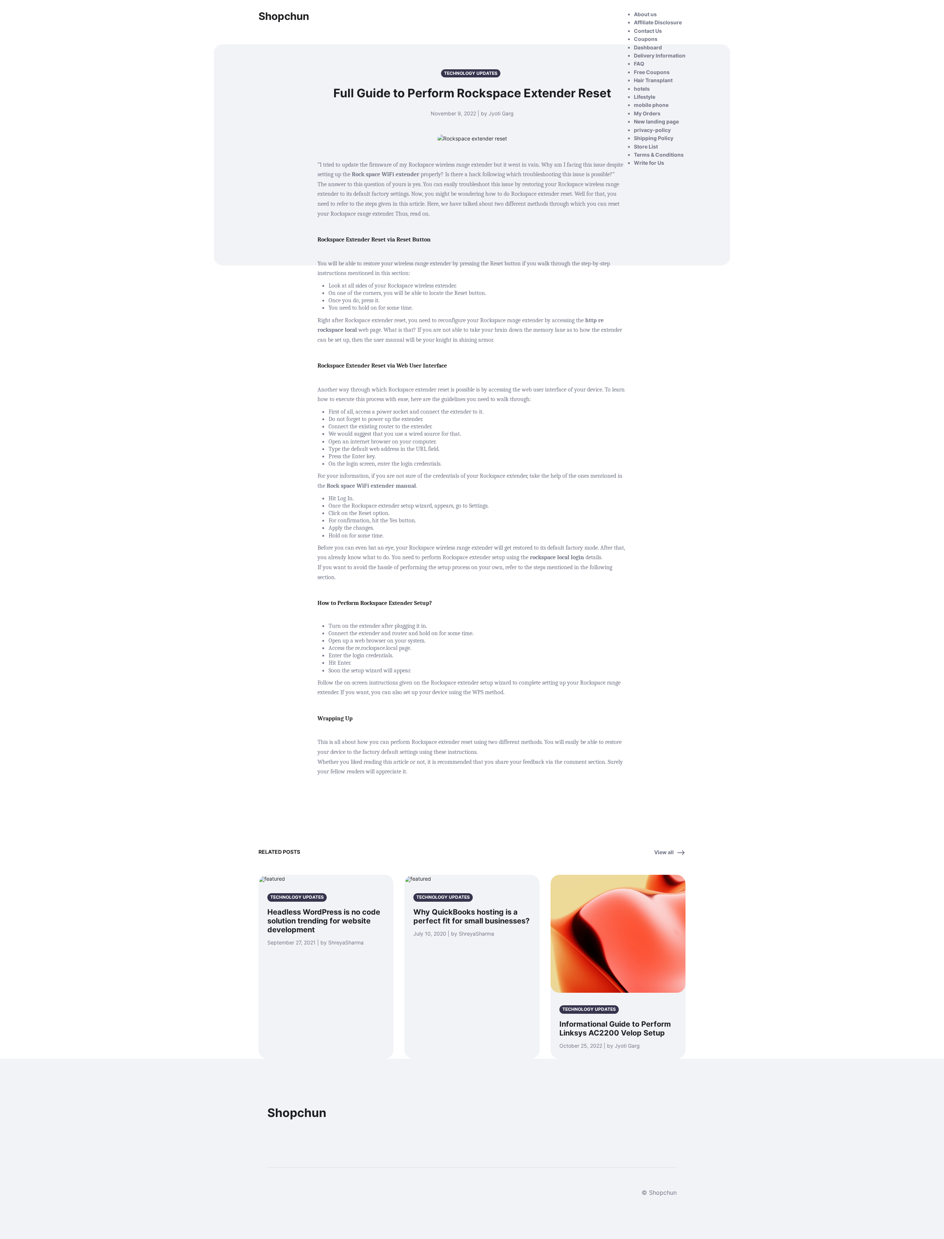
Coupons (645, 39)
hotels (642, 89)
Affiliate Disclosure (658, 22)
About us (645, 14)
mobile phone (651, 105)
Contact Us (648, 31)
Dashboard (648, 47)
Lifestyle (644, 97)
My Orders (647, 113)
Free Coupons (652, 72)
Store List (646, 146)
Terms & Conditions (659, 155)
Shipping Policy (653, 138)
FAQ (639, 63)
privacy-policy (652, 130)
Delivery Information (660, 55)
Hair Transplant (653, 80)
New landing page (656, 121)
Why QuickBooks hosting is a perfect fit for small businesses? (471, 916)
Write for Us (649, 163)
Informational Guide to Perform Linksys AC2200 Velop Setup (615, 1028)
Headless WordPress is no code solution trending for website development (323, 921)
